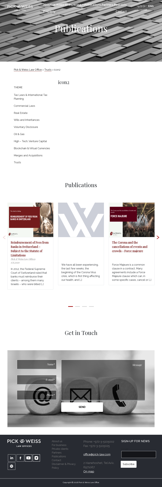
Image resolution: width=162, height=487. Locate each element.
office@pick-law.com (96, 454)
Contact (121, 11)
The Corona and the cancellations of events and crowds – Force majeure (129, 246)
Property (49, 11)
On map (88, 471)
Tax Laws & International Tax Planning (30, 96)
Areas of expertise (68, 4)
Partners (107, 4)
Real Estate (21, 112)
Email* (125, 449)
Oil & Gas (19, 134)
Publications (92, 4)
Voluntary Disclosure (26, 127)
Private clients (60, 448)
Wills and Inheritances (27, 119)
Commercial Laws (24, 105)
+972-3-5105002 (142, 8)
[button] (70, 306)
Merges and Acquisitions (28, 155)
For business (59, 445)
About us (49, 4)
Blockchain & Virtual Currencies (32, 148)
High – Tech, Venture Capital (30, 141)
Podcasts (120, 4)
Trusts (17, 162)
